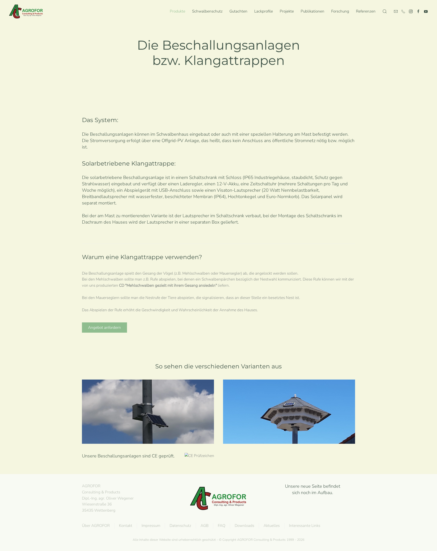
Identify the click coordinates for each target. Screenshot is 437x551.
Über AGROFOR (96, 525)
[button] (384, 11)
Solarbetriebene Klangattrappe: (129, 163)
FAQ (221, 525)
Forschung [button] (340, 11)
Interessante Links (304, 525)
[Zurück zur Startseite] (27, 11)
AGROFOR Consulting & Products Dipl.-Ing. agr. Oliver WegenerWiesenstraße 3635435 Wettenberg (108, 498)
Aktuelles (272, 525)
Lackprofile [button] (263, 11)
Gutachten (238, 11)
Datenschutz (180, 525)
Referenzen (366, 11)
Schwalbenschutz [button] (207, 11)
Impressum (151, 525)
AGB (204, 525)
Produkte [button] (177, 11)
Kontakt (125, 525)
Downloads (244, 525)
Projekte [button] (287, 11)
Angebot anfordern (104, 327)
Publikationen (312, 11)
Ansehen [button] (148, 420)
